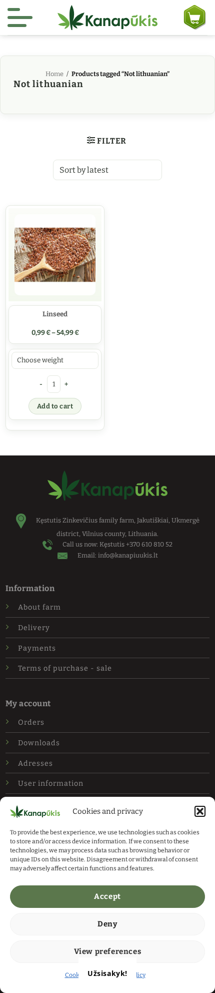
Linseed (55, 314)
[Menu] (20, 18)
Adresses (35, 763)
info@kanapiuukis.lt (128, 555)
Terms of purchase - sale (65, 668)
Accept (107, 896)
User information (51, 783)
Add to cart (55, 406)
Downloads (39, 743)
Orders (31, 722)
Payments (37, 648)
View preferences (108, 951)
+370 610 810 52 (149, 544)
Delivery (34, 628)
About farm (39, 607)
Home (55, 74)
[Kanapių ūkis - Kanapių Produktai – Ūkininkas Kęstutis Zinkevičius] (108, 17)
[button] (200, 811)
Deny (107, 923)
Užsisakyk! (108, 973)
